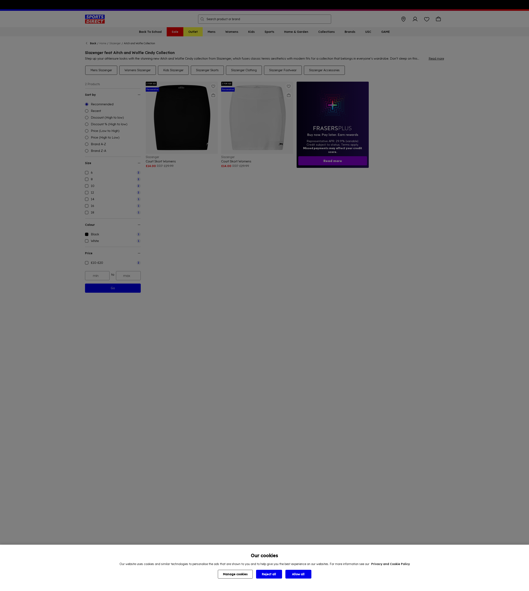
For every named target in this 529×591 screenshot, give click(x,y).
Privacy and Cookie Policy (390, 564)
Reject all (269, 574)
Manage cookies (235, 574)
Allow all (298, 574)
